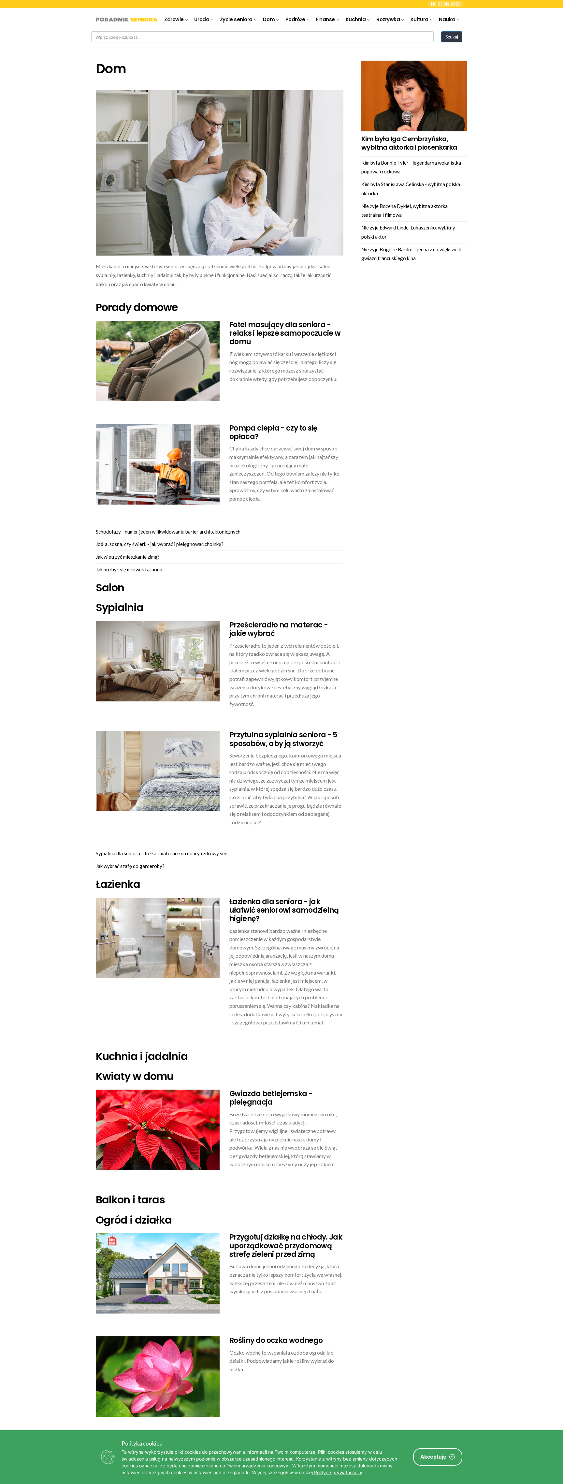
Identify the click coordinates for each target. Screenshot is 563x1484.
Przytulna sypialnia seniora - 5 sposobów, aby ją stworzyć (283, 739)
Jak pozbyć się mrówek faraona (129, 569)
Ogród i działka (134, 1219)
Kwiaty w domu (135, 1076)
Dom (269, 19)
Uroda (201, 19)
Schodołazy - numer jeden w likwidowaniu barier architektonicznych (168, 532)
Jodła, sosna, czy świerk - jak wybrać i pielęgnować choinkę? (160, 544)
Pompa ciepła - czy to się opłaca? (273, 432)
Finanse (325, 19)
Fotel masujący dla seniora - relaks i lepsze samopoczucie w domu (284, 333)
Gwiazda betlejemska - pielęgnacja (270, 1098)
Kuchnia (356, 19)
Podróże (295, 19)
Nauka (447, 19)
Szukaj (451, 36)
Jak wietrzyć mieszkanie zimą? (128, 557)
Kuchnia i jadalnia (142, 1056)
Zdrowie (174, 19)
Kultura (419, 19)
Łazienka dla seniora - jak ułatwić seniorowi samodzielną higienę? (284, 910)
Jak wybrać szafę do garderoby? (130, 866)
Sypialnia (119, 607)
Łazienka (118, 884)
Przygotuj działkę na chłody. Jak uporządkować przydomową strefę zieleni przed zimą (285, 1245)
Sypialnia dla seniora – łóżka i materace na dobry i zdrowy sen (161, 853)
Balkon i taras (130, 1199)
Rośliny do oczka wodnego (276, 1340)
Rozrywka (388, 19)
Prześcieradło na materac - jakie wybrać (278, 629)
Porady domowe (137, 307)
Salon (110, 587)
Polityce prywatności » (338, 1472)
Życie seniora (236, 19)
